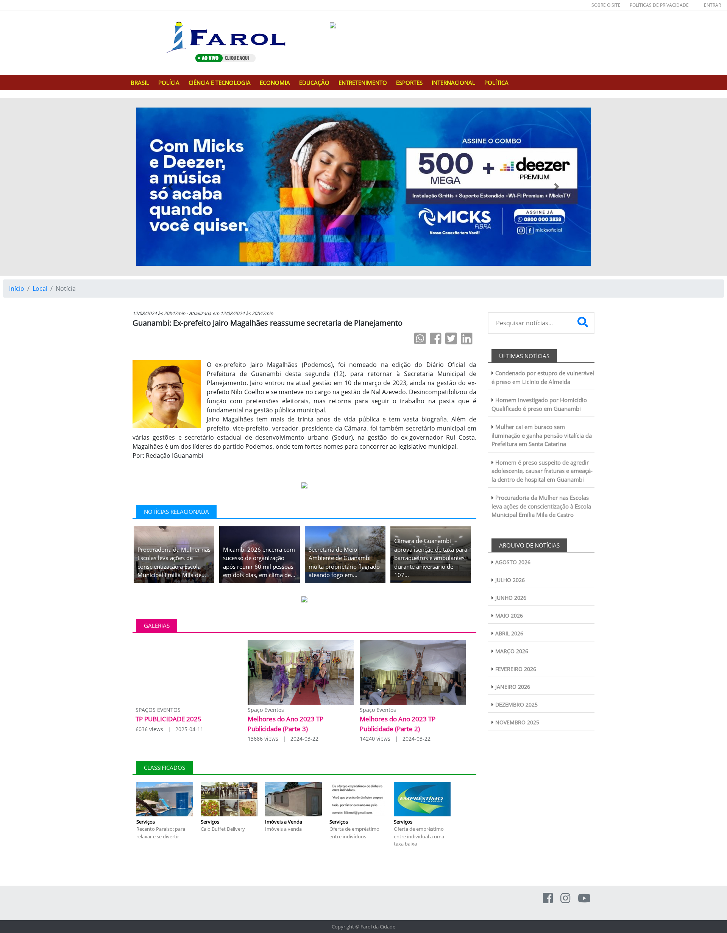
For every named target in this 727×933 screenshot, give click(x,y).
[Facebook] (548, 898)
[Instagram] (565, 898)
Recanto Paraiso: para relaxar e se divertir (160, 832)
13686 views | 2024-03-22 (283, 738)
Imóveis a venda (283, 828)
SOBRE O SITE (606, 5)
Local (40, 288)
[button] (170, 187)
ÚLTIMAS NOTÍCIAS (524, 356)
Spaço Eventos (266, 709)
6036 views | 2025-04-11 (169, 729)
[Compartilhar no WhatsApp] (420, 338)
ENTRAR (712, 5)
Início (16, 288)
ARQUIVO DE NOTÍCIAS (529, 545)
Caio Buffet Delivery (223, 828)
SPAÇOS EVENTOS (158, 709)
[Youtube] (584, 898)
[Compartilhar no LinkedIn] (467, 338)
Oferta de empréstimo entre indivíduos (354, 832)
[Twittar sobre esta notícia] (451, 338)
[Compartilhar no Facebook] (436, 338)
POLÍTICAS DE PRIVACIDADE (659, 5)
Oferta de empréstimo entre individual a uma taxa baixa (419, 836)
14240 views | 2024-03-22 (395, 738)
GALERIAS (157, 625)
